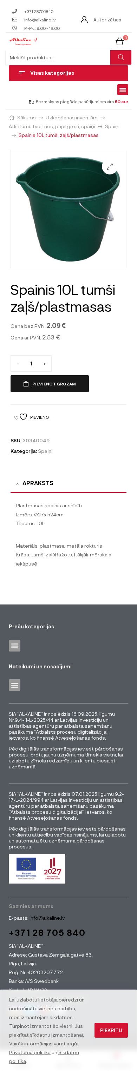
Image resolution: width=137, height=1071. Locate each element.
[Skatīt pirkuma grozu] (120, 41)
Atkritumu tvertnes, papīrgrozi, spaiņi (52, 126)
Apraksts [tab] (37, 483)
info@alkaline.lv (46, 918)
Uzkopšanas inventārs (72, 117)
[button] (123, 89)
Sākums (26, 117)
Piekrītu (111, 1030)
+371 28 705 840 (47, 932)
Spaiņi (112, 126)
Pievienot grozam (54, 383)
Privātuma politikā (30, 1052)
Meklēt (120, 57)
